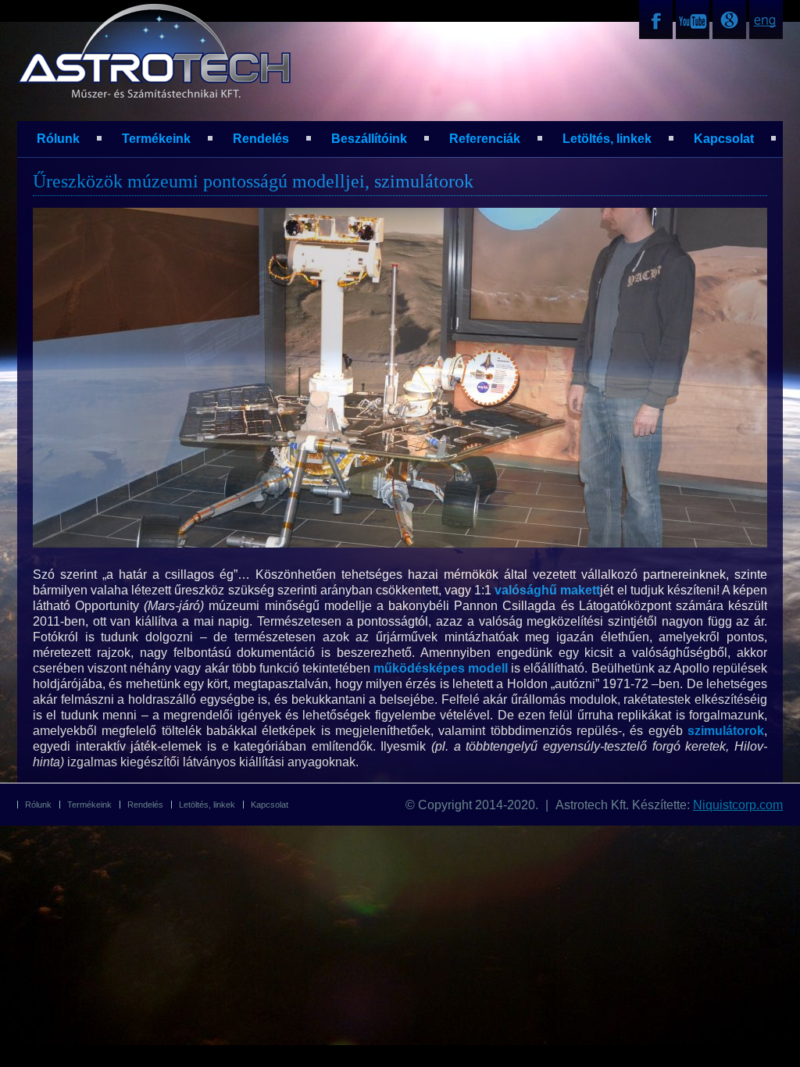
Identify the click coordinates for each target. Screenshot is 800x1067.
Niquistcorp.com (738, 805)
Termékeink (156, 138)
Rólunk (58, 138)
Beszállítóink (369, 138)
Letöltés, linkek (607, 138)
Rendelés (261, 138)
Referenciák (484, 138)
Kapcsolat (724, 138)
